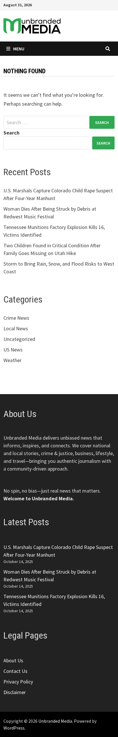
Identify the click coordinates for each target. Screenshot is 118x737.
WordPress (14, 728)
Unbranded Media (55, 721)
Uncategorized (19, 339)
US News (13, 349)
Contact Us (15, 671)
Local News (15, 328)
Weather (12, 360)
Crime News (16, 318)
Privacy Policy (18, 681)
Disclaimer (14, 692)
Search (11, 132)
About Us (13, 660)
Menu (18, 49)
